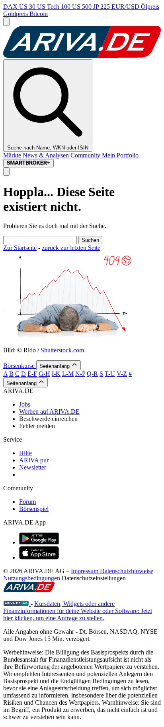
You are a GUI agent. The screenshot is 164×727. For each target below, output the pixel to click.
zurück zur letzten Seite (71, 247)
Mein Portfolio (120, 155)
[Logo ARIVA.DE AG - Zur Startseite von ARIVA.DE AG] (17, 603)
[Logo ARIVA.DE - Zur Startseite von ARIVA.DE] (29, 590)
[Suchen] (6, 171)
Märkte (13, 155)
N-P (80, 373)
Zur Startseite (20, 247)
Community (86, 155)
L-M (68, 373)
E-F (32, 373)
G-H (44, 373)
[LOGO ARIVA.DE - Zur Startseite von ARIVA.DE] (82, 55)
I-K (56, 373)
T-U (110, 373)
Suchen (90, 240)
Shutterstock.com (62, 350)
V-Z (122, 373)
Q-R (92, 373)
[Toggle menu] (6, 22)
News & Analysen (46, 155)
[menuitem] (90, 404)
